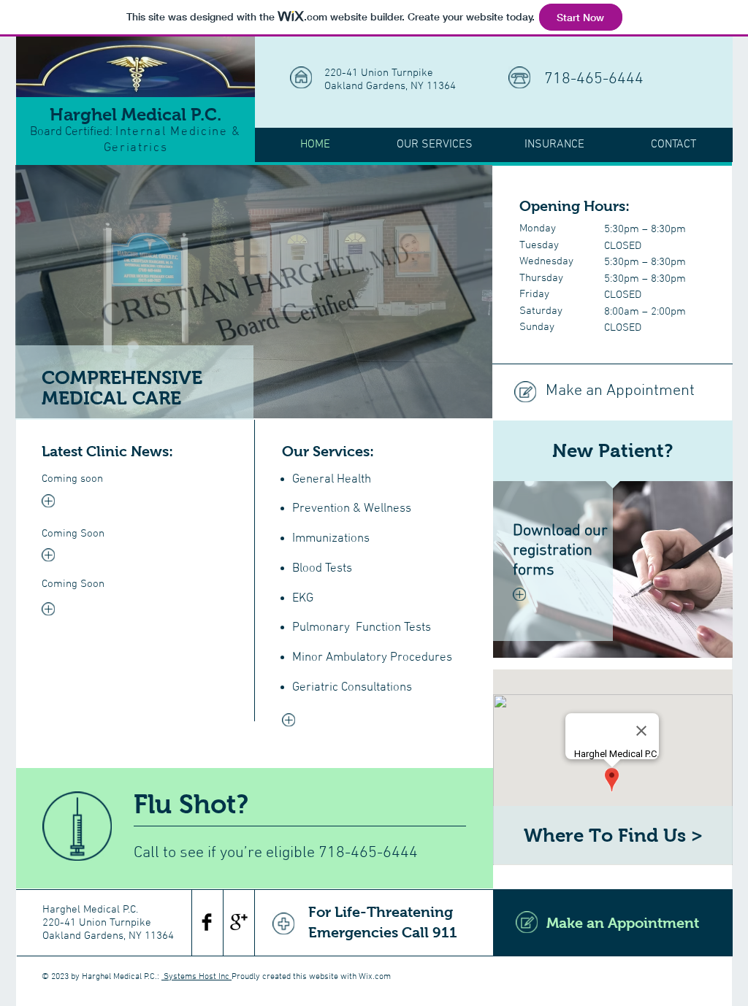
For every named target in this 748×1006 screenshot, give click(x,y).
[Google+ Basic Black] (239, 922)
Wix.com (375, 977)
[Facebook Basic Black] (206, 922)
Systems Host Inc (196, 977)
